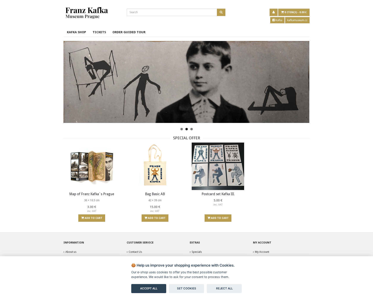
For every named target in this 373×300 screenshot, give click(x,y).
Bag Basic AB (155, 194)
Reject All (224, 288)
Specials (197, 251)
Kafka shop (76, 32)
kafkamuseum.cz (297, 20)
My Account (262, 251)
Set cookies (186, 288)
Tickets (99, 32)
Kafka (278, 20)
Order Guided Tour (128, 32)
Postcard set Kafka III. (218, 194)
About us (70, 251)
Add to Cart (93, 218)
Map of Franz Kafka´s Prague (91, 194)
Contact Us (135, 251)
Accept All (148, 288)
